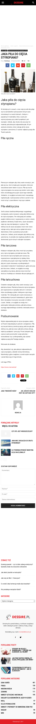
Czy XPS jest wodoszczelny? (22, 431)
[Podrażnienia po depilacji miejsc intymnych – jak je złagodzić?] (6, 670)
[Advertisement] (18, 24)
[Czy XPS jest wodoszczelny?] (6, 433)
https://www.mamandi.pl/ (8, 367)
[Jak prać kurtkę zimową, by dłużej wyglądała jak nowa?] (6, 660)
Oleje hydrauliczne (8, 704)
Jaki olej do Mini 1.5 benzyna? (10, 578)
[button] (33, 2)
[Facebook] (15, 637)
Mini (2, 713)
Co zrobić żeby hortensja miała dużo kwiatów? (15, 584)
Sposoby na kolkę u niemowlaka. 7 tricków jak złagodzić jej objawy (21, 650)
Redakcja (7, 61)
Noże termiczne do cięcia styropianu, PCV (18, 50)
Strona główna (5, 46)
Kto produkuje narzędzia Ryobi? (11, 589)
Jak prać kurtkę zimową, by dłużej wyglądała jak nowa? (22, 659)
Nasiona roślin (6, 689)
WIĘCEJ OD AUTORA (10, 426)
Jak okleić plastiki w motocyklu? (11, 572)
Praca (3, 686)
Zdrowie (4, 692)
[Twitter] (21, 637)
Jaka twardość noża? (8, 391)
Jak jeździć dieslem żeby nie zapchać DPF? (27, 392)
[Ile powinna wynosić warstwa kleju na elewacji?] (6, 452)
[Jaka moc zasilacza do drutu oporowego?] (6, 443)
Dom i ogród (4, 50)
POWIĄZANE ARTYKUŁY (10, 423)
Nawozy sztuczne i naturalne (12, 695)
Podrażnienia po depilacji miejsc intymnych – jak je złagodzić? (21, 669)
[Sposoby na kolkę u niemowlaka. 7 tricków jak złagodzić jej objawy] (6, 651)
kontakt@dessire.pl (25, 632)
